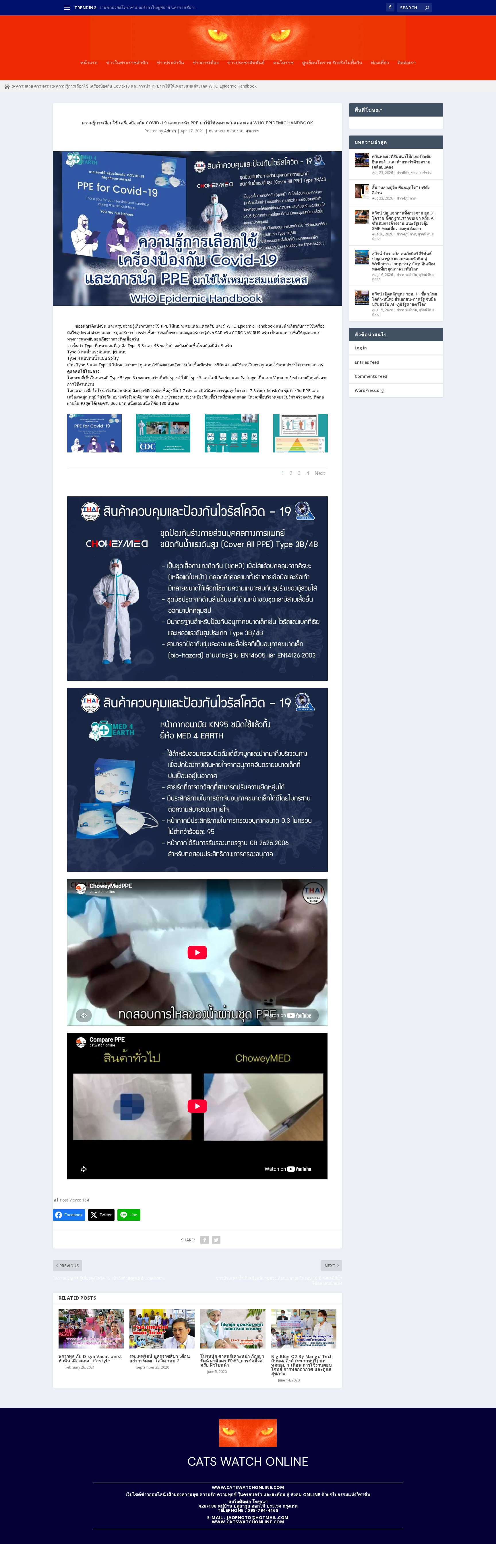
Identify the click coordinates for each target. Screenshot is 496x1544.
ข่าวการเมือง (206, 63)
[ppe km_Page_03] (232, 451)
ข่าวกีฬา (403, 172)
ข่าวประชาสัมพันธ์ (246, 63)
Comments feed (371, 376)
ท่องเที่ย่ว (380, 63)
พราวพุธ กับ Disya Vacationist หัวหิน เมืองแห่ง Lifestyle (90, 1358)
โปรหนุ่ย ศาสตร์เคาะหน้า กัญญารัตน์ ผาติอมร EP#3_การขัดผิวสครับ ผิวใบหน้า (232, 1360)
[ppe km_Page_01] (94, 451)
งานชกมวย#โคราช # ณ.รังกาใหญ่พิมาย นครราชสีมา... (147, 7)
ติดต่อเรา (407, 63)
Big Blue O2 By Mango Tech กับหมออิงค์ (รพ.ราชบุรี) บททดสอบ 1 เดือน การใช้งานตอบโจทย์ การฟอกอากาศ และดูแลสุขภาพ (302, 1364)
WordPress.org (369, 390)
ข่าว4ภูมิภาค (406, 198)
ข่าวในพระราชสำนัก (127, 63)
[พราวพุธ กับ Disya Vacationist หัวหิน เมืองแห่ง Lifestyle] (91, 1328)
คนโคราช (283, 63)
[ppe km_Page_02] (163, 451)
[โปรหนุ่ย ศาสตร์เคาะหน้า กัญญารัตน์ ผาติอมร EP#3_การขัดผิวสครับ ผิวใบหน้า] (233, 1328)
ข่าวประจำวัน (170, 63)
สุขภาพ (252, 130)
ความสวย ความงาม (33, 86)
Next (320, 473)
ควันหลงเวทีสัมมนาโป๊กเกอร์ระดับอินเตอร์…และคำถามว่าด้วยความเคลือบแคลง (401, 161)
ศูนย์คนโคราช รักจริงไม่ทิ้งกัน (332, 63)
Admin (170, 130)
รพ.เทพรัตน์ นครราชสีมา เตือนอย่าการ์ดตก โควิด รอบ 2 (159, 1358)
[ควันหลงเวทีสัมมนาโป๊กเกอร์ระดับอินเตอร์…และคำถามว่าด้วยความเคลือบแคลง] (362, 160)
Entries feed (367, 362)
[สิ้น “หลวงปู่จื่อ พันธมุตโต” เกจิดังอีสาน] (362, 191)
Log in (361, 348)
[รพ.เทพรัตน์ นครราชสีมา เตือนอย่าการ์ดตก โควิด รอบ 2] (162, 1328)
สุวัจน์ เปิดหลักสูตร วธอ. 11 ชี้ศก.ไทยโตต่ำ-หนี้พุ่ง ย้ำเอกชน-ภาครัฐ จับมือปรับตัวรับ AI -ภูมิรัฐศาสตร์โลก (404, 299)
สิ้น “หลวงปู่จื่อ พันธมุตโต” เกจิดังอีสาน (401, 190)
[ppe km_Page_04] (300, 451)
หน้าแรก (89, 63)
